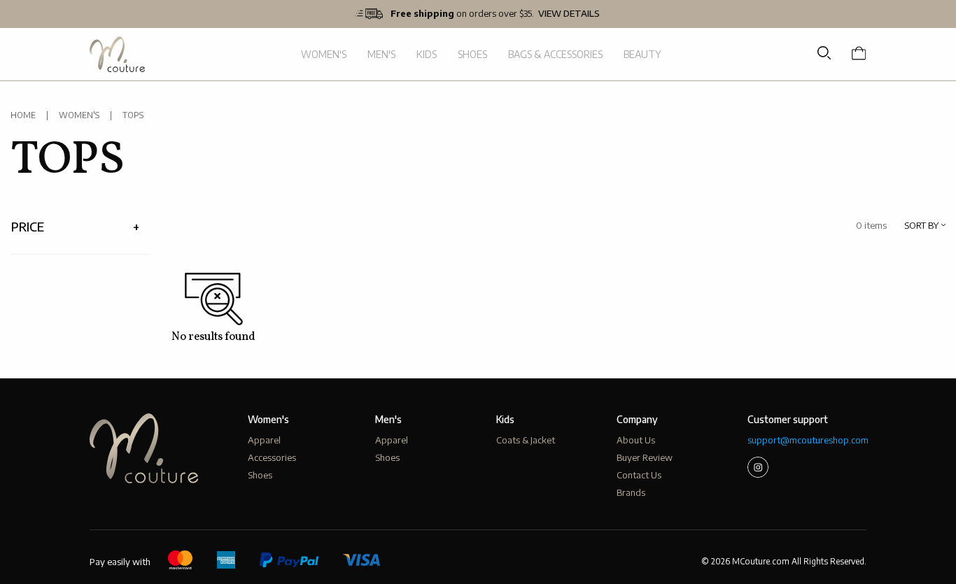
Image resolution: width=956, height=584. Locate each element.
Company (637, 419)
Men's (381, 54)
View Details (569, 13)
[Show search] (824, 53)
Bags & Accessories (555, 54)
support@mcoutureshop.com (806, 440)
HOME (23, 115)
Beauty (642, 54)
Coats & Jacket (525, 440)
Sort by (921, 225)
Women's (323, 54)
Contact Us (639, 474)
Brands (631, 492)
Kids (426, 54)
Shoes (472, 54)
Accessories (272, 457)
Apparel (264, 440)
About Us (636, 440)
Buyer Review (645, 457)
